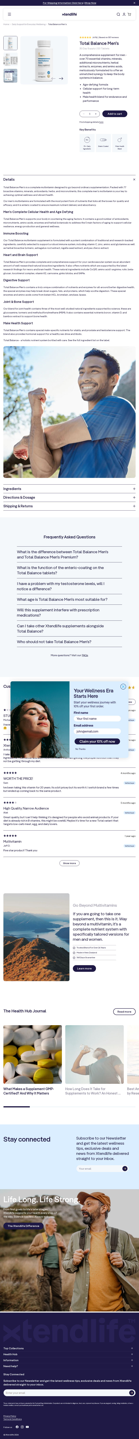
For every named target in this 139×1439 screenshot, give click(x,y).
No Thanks (80, 749)
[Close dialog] (123, 686)
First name (81, 713)
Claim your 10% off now (97, 741)
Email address (83, 725)
